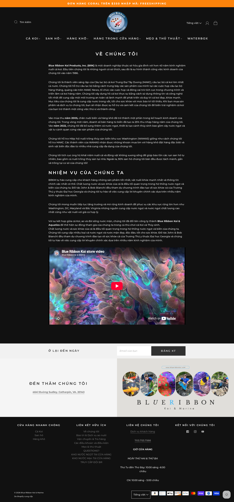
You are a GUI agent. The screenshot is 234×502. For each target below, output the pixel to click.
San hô (53, 38)
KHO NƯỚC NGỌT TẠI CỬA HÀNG (91, 454)
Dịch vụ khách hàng (142, 431)
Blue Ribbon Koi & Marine (32, 493)
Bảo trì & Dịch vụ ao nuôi (91, 435)
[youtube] (202, 431)
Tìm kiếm (25, 22)
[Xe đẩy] (215, 23)
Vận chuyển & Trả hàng (91, 439)
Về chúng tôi (91, 431)
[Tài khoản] (207, 23)
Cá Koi (32, 38)
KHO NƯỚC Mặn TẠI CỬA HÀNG (91, 458)
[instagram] (195, 431)
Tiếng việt (193, 23)
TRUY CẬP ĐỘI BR (91, 462)
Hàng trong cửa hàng (116, 38)
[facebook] (187, 431)
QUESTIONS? (91, 450)
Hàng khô (77, 38)
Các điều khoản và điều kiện (91, 443)
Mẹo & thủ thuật (163, 38)
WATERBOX (197, 38)
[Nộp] (18, 22)
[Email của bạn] (134, 350)
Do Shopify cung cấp (23, 496)
